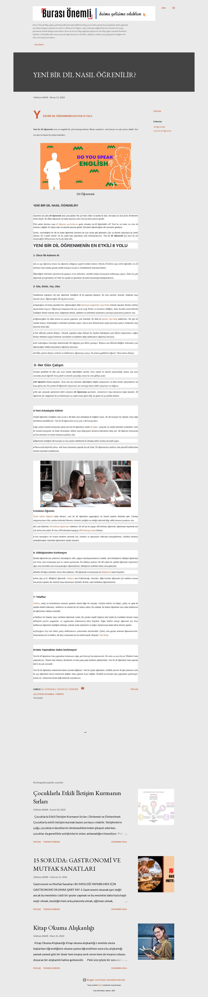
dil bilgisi (94, 427)
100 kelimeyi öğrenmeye (59, 526)
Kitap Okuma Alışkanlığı (63, 928)
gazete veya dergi (109, 319)
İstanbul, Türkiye (54, 694)
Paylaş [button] (157, 111)
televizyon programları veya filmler (95, 305)
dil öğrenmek (159, 127)
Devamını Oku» (119, 842)
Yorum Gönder (51, 842)
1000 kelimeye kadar (87, 530)
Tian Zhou (103, 635)
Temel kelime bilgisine (43, 516)
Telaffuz (36, 603)
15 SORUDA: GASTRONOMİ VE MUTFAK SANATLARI (77, 864)
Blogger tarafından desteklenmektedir (105, 979)
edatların (70, 578)
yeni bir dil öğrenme (162, 131)
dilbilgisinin (106, 572)
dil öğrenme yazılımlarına (67, 224)
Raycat (100, 985)
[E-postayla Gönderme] (82, 689)
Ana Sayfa (39, 44)
